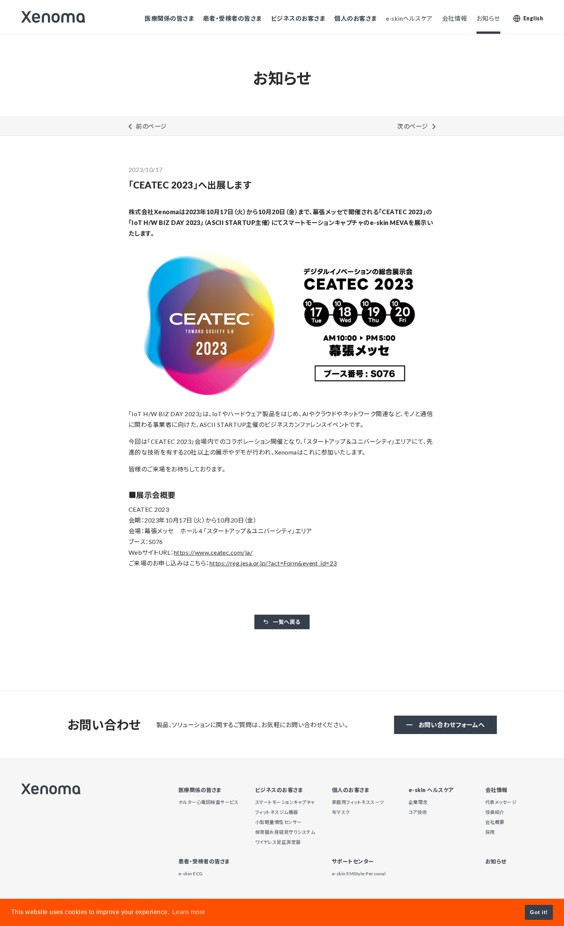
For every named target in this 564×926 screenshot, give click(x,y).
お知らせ (488, 18)
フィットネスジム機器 (276, 812)
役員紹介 (495, 812)
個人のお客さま (355, 18)
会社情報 (454, 18)
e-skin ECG (190, 873)
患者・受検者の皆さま (232, 18)
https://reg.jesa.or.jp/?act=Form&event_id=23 (273, 563)
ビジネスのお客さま (298, 18)
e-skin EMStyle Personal (359, 873)
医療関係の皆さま (169, 18)
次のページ (412, 126)
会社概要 (495, 822)
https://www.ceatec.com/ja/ (213, 552)
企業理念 (418, 802)
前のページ (151, 126)
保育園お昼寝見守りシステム (285, 832)
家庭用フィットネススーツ (358, 802)
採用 (490, 832)
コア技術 (418, 812)
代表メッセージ (500, 802)
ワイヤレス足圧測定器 (278, 842)
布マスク (341, 812)
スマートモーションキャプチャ (285, 802)
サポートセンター (353, 861)
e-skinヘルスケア (409, 18)
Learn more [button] (188, 912)
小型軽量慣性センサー (278, 822)
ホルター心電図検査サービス (208, 802)
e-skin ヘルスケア (431, 790)
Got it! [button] (539, 912)
